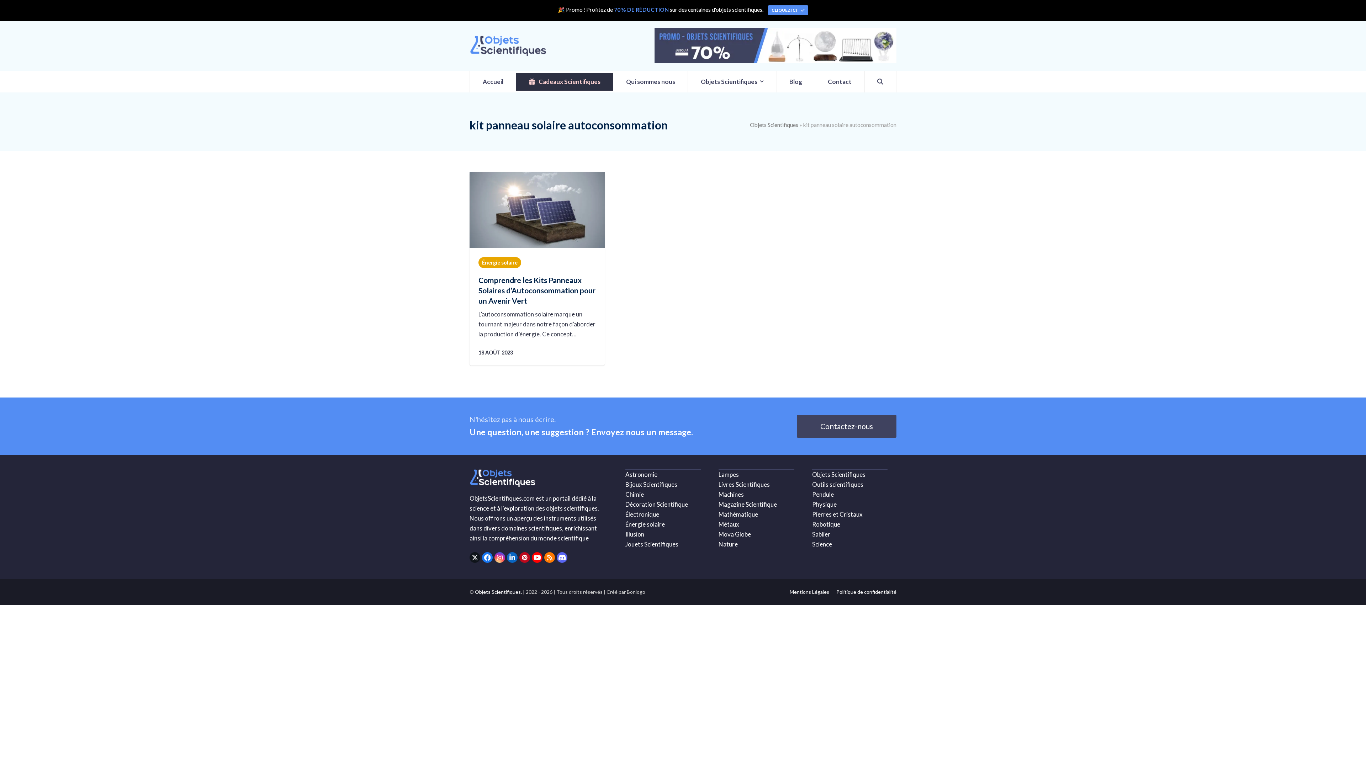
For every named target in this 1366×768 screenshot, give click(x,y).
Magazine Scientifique (748, 504)
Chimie (634, 494)
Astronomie (641, 474)
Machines (731, 494)
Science (822, 544)
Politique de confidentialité (866, 592)
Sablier (821, 534)
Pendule (823, 494)
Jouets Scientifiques (651, 544)
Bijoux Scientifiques (651, 484)
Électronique (642, 514)
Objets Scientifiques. (498, 592)
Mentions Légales (809, 592)
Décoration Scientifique (656, 504)
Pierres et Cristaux (837, 514)
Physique (824, 504)
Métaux (729, 524)
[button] (880, 82)
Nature (728, 544)
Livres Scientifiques (744, 484)
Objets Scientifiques (774, 125)
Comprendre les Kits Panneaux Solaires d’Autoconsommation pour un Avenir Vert (536, 290)
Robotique (826, 524)
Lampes (729, 474)
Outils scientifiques (837, 484)
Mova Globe (735, 534)
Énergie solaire (500, 263)
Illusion (634, 534)
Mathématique (738, 514)
